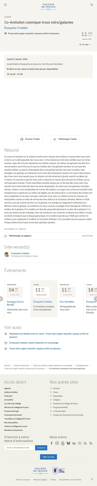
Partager (85, 44)
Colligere (56, 400)
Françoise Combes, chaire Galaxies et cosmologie (33, 342)
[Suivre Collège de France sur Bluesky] (68, 443)
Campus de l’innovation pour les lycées (68, 415)
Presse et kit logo (11, 411)
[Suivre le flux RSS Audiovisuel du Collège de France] (91, 443)
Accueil (7, 365)
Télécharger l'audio (67, 139)
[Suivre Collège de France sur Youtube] (79, 443)
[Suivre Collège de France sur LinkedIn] (74, 443)
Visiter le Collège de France (15, 426)
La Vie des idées (59, 411)
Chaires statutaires (21, 365)
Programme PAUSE (60, 407)
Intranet (56, 388)
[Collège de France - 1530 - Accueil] (48, 6)
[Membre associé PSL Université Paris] (59, 470)
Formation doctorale (13, 415)
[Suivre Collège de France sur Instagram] (57, 443)
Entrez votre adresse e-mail (18, 448)
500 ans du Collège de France (16, 407)
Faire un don (48, 457)
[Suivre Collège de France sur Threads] (63, 443)
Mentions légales (40, 480)
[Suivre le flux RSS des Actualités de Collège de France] (85, 443)
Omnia (55, 392)
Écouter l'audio (32, 139)
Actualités (8, 400)
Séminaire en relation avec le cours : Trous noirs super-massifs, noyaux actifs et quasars (48, 335)
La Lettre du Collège (12, 403)
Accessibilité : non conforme (70, 480)
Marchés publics (11, 422)
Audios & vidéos (11, 392)
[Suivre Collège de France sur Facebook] (51, 443)
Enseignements (82, 365)
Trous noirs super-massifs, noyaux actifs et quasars (33, 33)
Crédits (53, 480)
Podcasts (8, 396)
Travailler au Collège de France (17, 419)
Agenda (7, 388)
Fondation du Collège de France (65, 403)
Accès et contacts (23, 480)
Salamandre (58, 396)
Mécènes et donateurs (13, 430)
